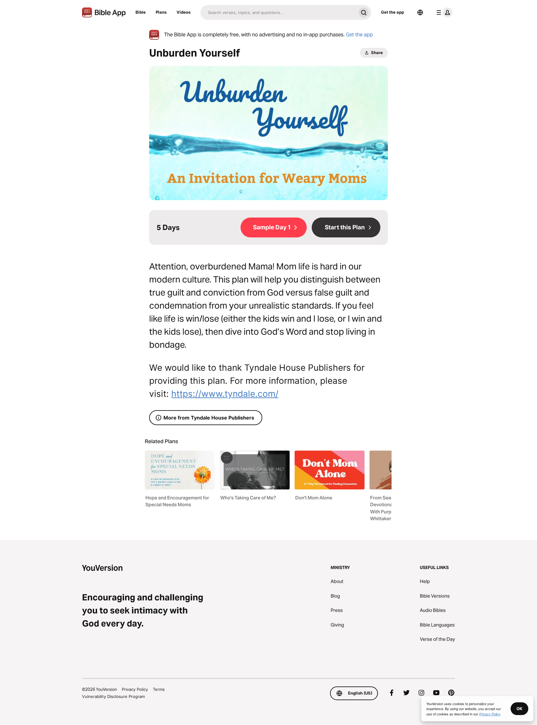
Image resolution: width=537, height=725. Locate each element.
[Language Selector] (420, 12)
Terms (159, 689)
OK (519, 708)
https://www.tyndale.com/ (224, 393)
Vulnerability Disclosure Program (113, 696)
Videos (183, 12)
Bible (140, 12)
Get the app (392, 12)
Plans (161, 12)
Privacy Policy (135, 689)
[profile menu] (443, 12)
